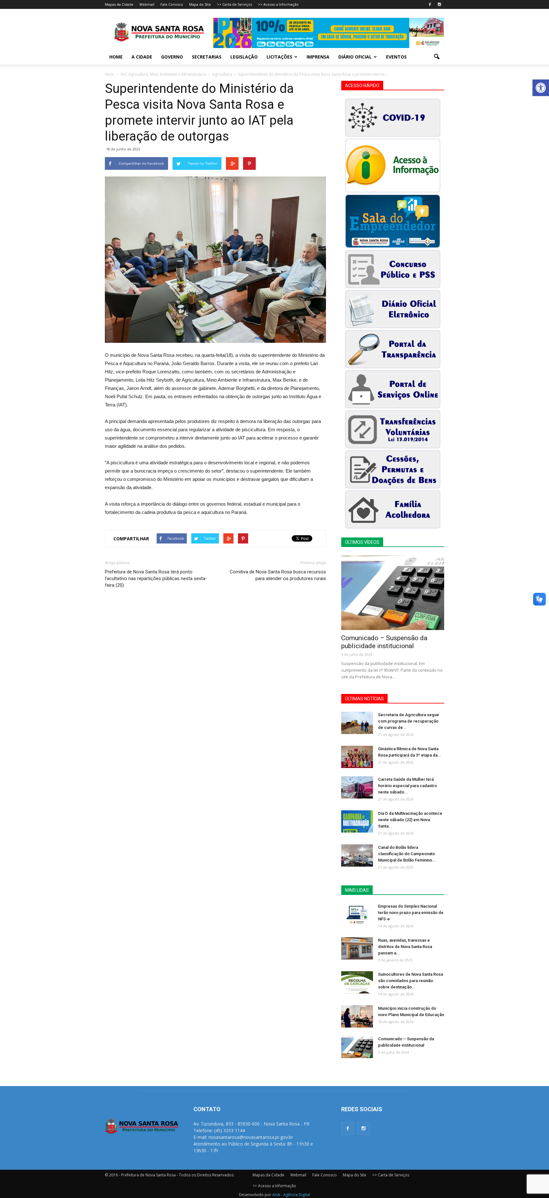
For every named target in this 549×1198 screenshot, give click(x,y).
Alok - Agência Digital (291, 1194)
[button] (540, 88)
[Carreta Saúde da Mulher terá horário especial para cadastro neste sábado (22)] (357, 787)
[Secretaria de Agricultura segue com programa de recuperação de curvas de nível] (357, 723)
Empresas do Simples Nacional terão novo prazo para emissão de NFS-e (411, 912)
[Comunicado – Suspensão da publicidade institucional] (392, 592)
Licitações (279, 57)
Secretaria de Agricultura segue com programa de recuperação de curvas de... (408, 721)
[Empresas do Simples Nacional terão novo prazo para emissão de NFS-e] (357, 914)
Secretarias (206, 57)
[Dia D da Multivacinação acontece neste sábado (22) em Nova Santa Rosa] (357, 821)
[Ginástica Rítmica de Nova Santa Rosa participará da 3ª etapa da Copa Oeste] (357, 757)
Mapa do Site (200, 4)
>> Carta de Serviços (234, 4)
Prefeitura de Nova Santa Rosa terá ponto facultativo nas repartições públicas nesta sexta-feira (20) (156, 578)
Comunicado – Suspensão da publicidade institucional (384, 642)
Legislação (244, 57)
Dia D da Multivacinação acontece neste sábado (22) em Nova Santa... (410, 819)
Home (116, 57)
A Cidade (142, 57)
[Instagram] (439, 4)
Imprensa (318, 57)
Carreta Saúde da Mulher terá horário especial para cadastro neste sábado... (407, 785)
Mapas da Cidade (119, 4)
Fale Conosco (171, 4)
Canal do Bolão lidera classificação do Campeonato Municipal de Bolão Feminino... (407, 853)
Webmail (146, 4)
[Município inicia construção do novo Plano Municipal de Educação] (357, 1016)
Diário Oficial (355, 57)
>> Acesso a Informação (278, 4)
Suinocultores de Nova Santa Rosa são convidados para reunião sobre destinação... (410, 980)
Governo (172, 57)
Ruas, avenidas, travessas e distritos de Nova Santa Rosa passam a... (405, 946)
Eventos (396, 57)
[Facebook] (430, 4)
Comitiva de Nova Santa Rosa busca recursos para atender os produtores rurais (278, 575)
